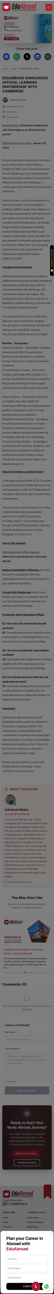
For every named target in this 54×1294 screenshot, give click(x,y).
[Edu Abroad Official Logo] (19, 7)
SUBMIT (27, 1286)
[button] (50, 1234)
